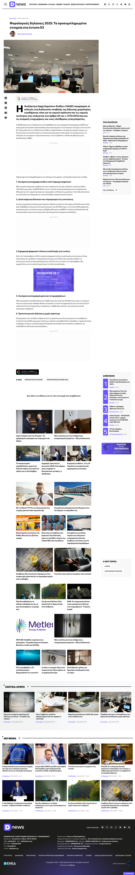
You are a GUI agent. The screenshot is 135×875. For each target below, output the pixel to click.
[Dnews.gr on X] (109, 4)
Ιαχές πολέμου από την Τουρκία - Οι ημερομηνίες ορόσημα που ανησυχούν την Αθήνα (33, 438)
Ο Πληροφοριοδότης (116, 434)
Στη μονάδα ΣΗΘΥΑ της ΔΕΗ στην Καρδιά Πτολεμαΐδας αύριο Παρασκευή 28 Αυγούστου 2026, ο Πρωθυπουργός (50, 769)
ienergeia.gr (6, 776)
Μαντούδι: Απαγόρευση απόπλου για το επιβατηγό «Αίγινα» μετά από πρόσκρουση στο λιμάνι (115, 171)
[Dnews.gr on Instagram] (113, 4)
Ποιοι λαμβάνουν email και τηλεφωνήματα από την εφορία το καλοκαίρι (48, 716)
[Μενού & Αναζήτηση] (5, 4)
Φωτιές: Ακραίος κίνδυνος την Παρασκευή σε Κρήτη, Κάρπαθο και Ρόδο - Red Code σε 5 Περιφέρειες (116, 138)
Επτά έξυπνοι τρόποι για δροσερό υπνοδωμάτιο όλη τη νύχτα (78, 670)
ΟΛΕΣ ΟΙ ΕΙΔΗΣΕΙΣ (93, 827)
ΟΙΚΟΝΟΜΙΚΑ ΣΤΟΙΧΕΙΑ (123, 855)
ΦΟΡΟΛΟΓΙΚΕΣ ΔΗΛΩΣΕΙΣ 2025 (57, 379)
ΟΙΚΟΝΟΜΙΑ (43, 4)
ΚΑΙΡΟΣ (107, 566)
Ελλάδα (105, 143)
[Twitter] (6, 103)
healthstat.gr (72, 776)
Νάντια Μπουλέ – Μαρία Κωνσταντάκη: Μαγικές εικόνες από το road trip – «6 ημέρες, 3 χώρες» (116, 128)
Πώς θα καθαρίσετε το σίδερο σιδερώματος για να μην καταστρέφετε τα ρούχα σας (50, 805)
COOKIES (89, 855)
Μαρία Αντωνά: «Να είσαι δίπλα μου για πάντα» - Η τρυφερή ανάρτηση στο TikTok (116, 181)
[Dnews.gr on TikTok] (117, 4)
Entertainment (114, 412)
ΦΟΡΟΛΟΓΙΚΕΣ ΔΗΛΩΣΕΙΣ (33, 379)
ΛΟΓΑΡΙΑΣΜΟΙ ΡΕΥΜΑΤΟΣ (113, 571)
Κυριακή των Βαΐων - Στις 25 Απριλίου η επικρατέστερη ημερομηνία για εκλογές (78, 466)
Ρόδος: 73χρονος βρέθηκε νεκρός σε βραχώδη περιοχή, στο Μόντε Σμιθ (115, 148)
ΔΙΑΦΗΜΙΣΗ (19, 855)
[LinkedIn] (6, 108)
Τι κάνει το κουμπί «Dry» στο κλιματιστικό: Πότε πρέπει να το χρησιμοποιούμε (53, 670)
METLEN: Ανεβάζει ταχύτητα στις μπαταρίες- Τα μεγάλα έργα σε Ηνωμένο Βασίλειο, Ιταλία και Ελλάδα (32, 642)
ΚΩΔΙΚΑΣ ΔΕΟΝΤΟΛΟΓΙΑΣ (103, 855)
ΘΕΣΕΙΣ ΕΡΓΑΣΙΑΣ (78, 4)
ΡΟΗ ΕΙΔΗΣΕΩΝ (110, 122)
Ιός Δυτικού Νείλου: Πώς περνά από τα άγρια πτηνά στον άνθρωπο (52, 604)
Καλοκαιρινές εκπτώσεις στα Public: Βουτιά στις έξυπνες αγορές (28, 535)
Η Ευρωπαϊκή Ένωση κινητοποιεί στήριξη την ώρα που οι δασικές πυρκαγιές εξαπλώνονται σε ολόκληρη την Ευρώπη (17, 769)
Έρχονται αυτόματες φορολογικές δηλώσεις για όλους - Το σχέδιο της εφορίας (17, 716)
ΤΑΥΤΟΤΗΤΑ (8, 855)
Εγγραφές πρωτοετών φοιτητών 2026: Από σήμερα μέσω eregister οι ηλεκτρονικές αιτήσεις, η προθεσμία (53, 468)
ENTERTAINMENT (92, 4)
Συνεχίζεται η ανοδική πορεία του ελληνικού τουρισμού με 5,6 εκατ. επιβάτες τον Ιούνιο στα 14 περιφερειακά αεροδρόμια (78, 538)
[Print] (6, 118)
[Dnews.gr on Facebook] (105, 4)
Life (104, 132)
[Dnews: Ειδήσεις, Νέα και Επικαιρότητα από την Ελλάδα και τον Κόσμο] (17, 4)
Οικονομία (13, 18)
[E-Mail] (6, 113)
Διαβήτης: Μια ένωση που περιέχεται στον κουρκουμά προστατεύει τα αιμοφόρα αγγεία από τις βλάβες (34, 576)
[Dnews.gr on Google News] (121, 4)
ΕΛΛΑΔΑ (51, 4)
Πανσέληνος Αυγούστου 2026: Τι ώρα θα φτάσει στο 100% (120, 382)
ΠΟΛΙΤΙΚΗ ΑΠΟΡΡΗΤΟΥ (75, 855)
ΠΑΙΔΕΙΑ (66, 4)
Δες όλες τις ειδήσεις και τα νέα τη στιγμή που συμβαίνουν (54, 396)
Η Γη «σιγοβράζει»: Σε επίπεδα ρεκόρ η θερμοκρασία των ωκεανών (27, 670)
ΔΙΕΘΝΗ (59, 4)
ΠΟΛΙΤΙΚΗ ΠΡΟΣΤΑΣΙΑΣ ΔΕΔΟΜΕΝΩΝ (51, 855)
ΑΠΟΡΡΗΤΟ (130, 873)
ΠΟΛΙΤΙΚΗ (33, 4)
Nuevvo (72, 865)
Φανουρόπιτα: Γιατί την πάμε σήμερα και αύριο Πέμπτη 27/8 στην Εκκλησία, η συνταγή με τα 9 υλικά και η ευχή (119, 395)
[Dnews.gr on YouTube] (125, 4)
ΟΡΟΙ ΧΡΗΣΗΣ (31, 855)
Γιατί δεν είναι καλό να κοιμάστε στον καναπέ (72, 574)
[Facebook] (6, 98)
